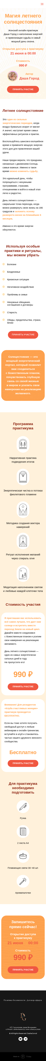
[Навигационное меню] (42, 4)
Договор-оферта (34, 1000)
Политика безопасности (14, 1000)
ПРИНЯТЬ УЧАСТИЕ (23, 89)
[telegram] (25, 1040)
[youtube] (20, 1040)
